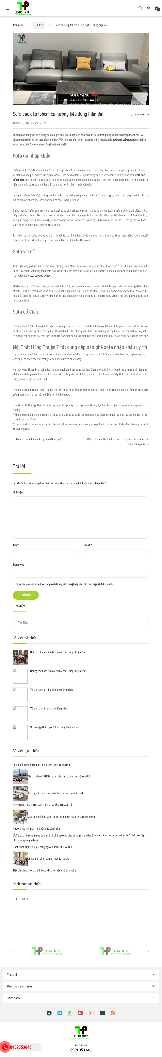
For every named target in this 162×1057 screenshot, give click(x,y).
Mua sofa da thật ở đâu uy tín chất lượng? (37, 439)
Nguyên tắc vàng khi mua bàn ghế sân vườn (36, 828)
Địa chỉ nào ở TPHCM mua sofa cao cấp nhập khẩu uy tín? (59, 776)
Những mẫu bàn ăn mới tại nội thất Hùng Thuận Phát (58, 671)
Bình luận (18, 492)
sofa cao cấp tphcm (123, 139)
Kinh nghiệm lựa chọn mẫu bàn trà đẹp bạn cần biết (55, 793)
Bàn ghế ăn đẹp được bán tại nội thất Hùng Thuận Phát (42, 764)
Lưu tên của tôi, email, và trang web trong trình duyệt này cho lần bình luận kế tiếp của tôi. (65, 584)
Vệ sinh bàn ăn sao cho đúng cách (49, 708)
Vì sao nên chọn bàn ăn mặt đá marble (48, 858)
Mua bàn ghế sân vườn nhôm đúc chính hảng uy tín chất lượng (61, 817)
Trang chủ (18, 25)
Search (140, 8)
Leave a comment (141, 114)
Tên (16, 545)
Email (88, 545)
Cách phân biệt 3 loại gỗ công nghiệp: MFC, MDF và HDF (43, 847)
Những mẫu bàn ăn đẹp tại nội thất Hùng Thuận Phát (58, 652)
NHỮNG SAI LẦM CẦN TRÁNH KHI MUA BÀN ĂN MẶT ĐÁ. (43, 805)
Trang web (18, 564)
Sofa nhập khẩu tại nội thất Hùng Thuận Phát (54, 727)
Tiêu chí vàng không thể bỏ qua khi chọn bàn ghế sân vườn (44, 870)
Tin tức (39, 25)
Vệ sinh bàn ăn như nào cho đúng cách (51, 689)
